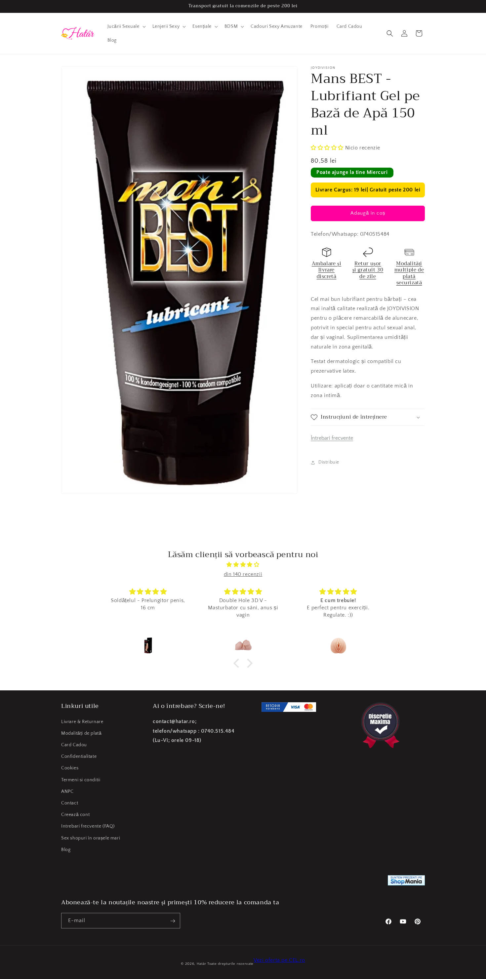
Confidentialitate (79, 756)
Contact (69, 803)
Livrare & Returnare (82, 721)
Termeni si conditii (80, 779)
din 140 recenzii (243, 574)
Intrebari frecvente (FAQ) (88, 826)
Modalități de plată (81, 733)
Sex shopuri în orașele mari (90, 837)
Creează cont (75, 814)
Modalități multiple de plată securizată (409, 273)
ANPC (67, 791)
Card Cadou (74, 745)
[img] (243, 565)
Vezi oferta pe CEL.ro (279, 960)
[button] (125, 26)
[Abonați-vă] (172, 921)
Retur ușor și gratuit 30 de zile (368, 270)
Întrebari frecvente (332, 438)
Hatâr (201, 964)
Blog (65, 849)
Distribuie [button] (328, 462)
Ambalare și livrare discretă (327, 270)
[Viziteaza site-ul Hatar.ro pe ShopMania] (406, 882)
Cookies (69, 768)
